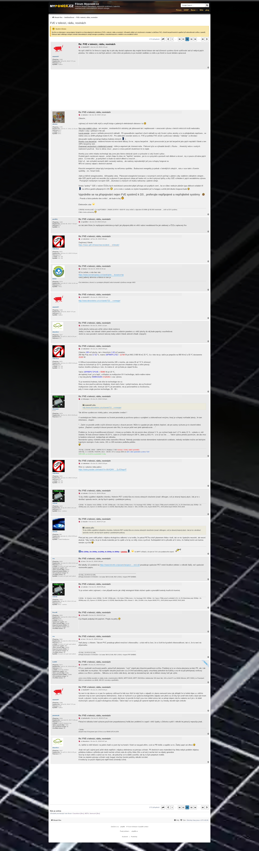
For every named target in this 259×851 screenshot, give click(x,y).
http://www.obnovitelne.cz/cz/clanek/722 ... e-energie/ (99, 301)
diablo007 (55, 56)
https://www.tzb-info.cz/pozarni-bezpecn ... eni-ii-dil (120, 565)
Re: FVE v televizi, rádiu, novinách (97, 44)
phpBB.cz (135, 831)
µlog (207, 10)
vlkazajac (55, 409)
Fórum (179, 10)
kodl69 (54, 662)
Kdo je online (55, 811)
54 (195, 39)
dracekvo (55, 332)
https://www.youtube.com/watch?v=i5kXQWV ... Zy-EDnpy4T (103, 470)
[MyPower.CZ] (62, 6)
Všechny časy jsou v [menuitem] (197, 820)
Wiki (201, 10)
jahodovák (55, 715)
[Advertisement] (129, 90)
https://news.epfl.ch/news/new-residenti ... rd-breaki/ (99, 245)
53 (191, 39)
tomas (54, 278)
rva (53, 558)
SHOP (186, 10)
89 (203, 39)
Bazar (193, 10)
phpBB (122, 826)
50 (179, 39)
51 (183, 39)
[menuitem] (74, 17)
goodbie (55, 219)
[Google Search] (207, 5)
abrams (54, 124)
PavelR (54, 612)
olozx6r (54, 531)
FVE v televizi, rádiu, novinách (68, 22)
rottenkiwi (55, 248)
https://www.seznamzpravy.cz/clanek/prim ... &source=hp (101, 275)
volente (54, 503)
